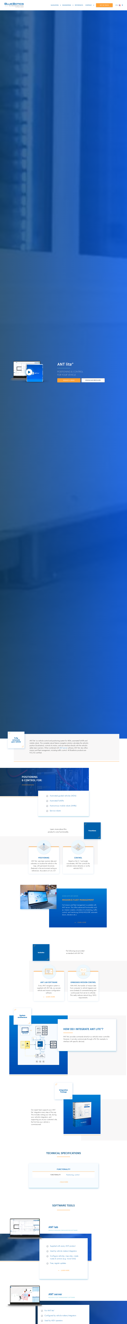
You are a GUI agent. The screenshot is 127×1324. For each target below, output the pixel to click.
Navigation (55, 5)
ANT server (63, 748)
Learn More (81, 922)
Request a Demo (68, 380)
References (79, 5)
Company (88, 5)
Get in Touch (104, 5)
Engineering (66, 5)
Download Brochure (93, 380)
